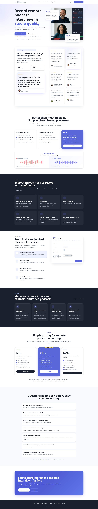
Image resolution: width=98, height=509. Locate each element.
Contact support (44, 381)
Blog (34, 503)
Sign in (71, 1)
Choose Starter (25, 371)
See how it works (32, 33)
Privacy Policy (57, 503)
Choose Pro (49, 371)
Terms (50, 503)
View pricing (34, 490)
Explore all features (78, 298)
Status (63, 503)
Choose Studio (72, 373)
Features (40, 1)
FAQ (55, 1)
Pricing (51, 1)
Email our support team (45, 459)
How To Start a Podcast (42, 503)
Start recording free (79, 1)
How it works (45, 1)
